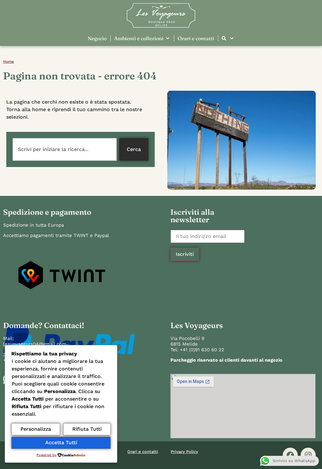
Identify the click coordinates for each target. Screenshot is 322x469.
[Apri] (231, 38)
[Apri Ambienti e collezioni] (167, 38)
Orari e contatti (142, 451)
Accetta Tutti (61, 442)
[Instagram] (308, 455)
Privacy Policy (184, 451)
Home (8, 61)
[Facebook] (290, 455)
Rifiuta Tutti (87, 429)
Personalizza (35, 429)
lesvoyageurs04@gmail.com (34, 344)
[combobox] (65, 149)
